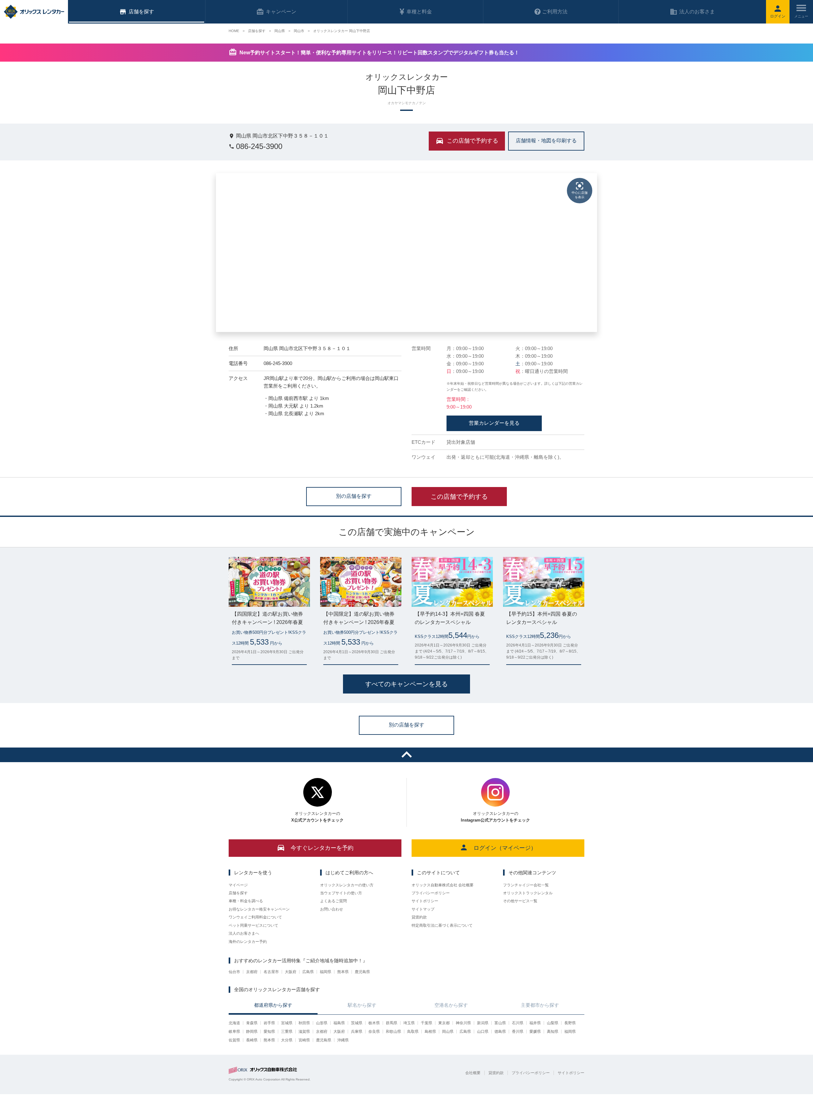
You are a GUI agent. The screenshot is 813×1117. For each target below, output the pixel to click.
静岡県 (252, 1031)
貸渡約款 (419, 917)
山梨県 (552, 1023)
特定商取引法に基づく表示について (442, 925)
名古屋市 (271, 972)
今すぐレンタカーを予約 (322, 848)
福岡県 (325, 972)
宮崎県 (304, 1040)
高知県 (552, 1031)
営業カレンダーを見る (494, 423)
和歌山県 (393, 1031)
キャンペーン (281, 11)
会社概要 (472, 1073)
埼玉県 (409, 1023)
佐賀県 (234, 1040)
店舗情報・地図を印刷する (546, 140)
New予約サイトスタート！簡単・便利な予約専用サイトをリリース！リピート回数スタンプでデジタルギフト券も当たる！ (379, 52)
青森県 (252, 1023)
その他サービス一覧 (520, 901)
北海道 (234, 1023)
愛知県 (269, 1031)
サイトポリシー (425, 901)
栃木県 (374, 1023)
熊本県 (343, 972)
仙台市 (234, 972)
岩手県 (269, 1023)
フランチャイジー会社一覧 (526, 885)
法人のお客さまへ (244, 933)
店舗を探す (238, 893)
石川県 (517, 1023)
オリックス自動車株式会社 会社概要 (443, 885)
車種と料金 (419, 11)
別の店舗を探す (354, 496)
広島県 (308, 972)
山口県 (482, 1031)
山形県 (321, 1023)
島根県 (430, 1031)
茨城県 (356, 1023)
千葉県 (426, 1023)
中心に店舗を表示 (580, 195)
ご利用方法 (555, 11)
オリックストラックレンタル (528, 893)
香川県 (517, 1031)
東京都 (444, 1023)
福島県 (339, 1023)
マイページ (238, 885)
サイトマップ (423, 909)
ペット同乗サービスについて (253, 925)
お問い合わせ (331, 909)
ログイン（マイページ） (505, 848)
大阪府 (290, 972)
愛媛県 (535, 1031)
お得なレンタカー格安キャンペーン (259, 909)
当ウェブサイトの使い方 (341, 893)
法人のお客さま (697, 11)
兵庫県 (356, 1031)
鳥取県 (413, 1031)
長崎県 (252, 1040)
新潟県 (482, 1023)
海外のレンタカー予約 (248, 941)
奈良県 (374, 1031)
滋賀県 (304, 1031)
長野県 (570, 1023)
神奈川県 (463, 1023)
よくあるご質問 (333, 901)
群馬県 (391, 1023)
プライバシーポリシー (431, 893)
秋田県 (304, 1023)
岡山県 (448, 1031)
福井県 (535, 1023)
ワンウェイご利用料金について (255, 917)
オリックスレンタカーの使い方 (346, 885)
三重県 (286, 1031)
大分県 (286, 1040)
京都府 (252, 972)
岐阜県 (234, 1031)
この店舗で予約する (459, 496)
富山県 (500, 1023)
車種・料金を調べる (246, 901)
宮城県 (286, 1023)
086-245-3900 (259, 146)
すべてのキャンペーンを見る (406, 683)
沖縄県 (343, 1040)
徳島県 (500, 1031)
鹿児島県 (362, 972)
